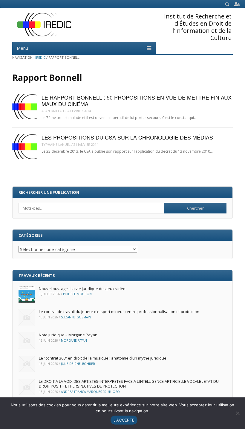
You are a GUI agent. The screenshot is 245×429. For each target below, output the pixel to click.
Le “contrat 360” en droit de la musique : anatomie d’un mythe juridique (102, 358)
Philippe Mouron (77, 294)
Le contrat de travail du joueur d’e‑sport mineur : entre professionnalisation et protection (119, 311)
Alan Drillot (53, 111)
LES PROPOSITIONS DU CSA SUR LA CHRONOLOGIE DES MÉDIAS (127, 137)
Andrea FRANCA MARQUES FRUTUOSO (90, 392)
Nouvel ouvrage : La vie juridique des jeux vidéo (82, 288)
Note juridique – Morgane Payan (68, 334)
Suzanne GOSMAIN (76, 317)
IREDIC (40, 57)
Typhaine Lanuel (56, 144)
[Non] (238, 413)
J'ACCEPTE (124, 420)
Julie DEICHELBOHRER (78, 364)
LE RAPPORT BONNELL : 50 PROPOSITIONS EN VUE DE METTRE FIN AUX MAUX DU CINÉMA (137, 100)
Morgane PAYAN (74, 340)
